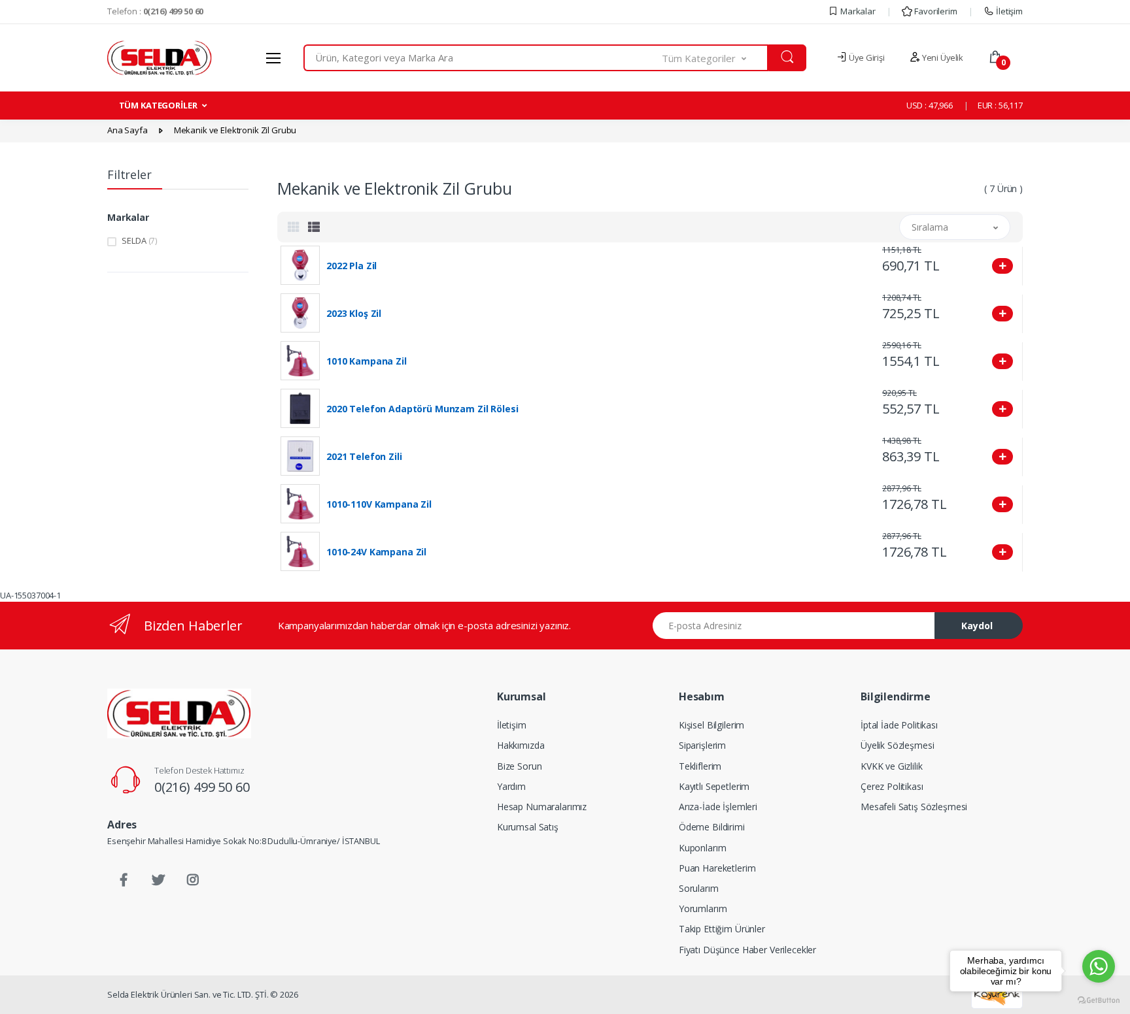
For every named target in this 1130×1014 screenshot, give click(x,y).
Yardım (511, 786)
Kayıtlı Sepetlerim (714, 786)
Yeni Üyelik (941, 57)
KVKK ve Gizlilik (892, 766)
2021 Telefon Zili (364, 457)
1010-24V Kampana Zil (376, 552)
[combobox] (482, 57)
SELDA (140, 240)
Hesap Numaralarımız (542, 806)
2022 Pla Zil (351, 266)
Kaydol (977, 625)
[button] (715, 57)
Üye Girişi (865, 57)
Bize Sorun (519, 766)
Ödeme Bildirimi (712, 827)
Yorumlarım (703, 908)
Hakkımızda (521, 745)
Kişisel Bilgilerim (711, 725)
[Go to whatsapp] (1098, 966)
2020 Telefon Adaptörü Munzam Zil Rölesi (422, 409)
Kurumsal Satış (527, 827)
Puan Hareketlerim (717, 868)
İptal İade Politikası (899, 725)
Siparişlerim (702, 745)
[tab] (294, 227)
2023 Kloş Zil (353, 313)
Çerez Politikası (892, 786)
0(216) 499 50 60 (202, 787)
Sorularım (699, 888)
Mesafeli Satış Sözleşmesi (914, 806)
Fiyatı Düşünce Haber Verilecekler (747, 949)
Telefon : (155, 11)
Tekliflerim (700, 766)
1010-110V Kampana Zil (379, 504)
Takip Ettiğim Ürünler (722, 929)
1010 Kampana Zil (366, 361)
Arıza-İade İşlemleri (718, 806)
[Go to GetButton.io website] (1099, 1000)
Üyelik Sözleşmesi (897, 745)
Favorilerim (934, 11)
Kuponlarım (703, 848)
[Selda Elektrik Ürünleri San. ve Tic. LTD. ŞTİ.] (179, 713)
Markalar (857, 11)
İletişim (1008, 11)
